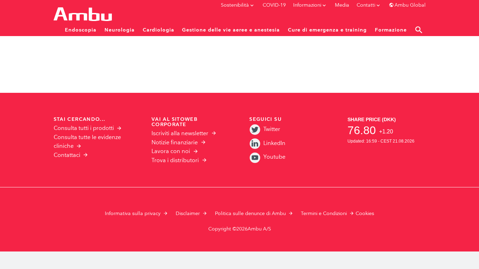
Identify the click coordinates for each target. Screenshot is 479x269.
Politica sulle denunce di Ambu (250, 213)
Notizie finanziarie (174, 142)
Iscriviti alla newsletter (179, 133)
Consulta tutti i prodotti (84, 128)
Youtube (274, 157)
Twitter (271, 129)
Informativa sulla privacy (133, 213)
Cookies (365, 213)
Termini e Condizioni (324, 213)
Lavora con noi (170, 151)
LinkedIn (274, 143)
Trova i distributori (175, 160)
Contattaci (67, 155)
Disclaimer (188, 213)
